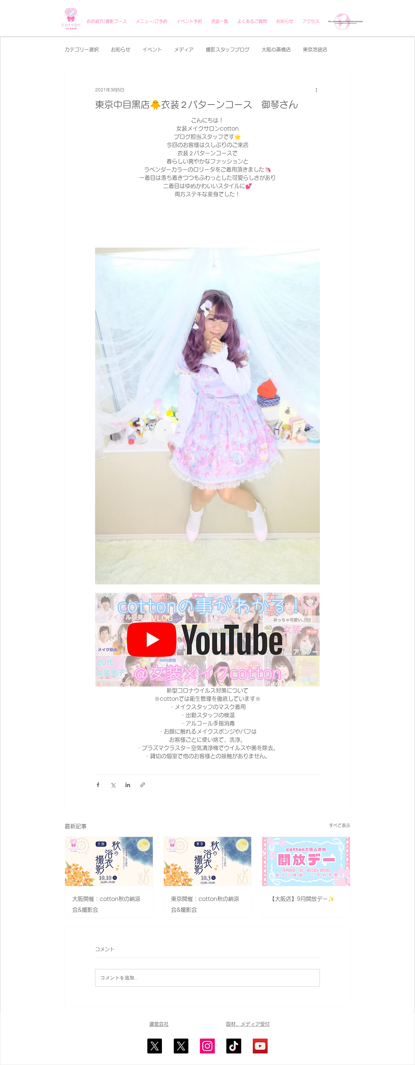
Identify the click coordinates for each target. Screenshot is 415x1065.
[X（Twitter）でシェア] (113, 785)
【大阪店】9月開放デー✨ (301, 899)
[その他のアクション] (316, 90)
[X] (154, 1046)
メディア (184, 49)
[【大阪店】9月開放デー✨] (306, 861)
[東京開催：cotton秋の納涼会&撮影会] (208, 861)
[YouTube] (260, 1046)
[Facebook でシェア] (98, 785)
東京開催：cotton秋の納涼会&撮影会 (205, 904)
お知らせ (120, 49)
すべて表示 (339, 825)
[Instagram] (207, 1046)
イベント (152, 49)
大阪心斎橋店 (276, 49)
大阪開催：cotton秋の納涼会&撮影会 (106, 904)
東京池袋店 (315, 49)
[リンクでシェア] (143, 785)
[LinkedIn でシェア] (128, 785)
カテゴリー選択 (82, 49)
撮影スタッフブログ (227, 49)
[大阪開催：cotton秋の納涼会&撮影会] (109, 861)
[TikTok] (233, 1046)
